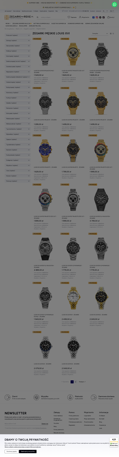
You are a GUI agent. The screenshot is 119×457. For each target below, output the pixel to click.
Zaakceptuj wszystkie (28, 451)
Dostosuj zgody (12, 451)
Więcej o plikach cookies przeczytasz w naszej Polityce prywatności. (23, 447)
